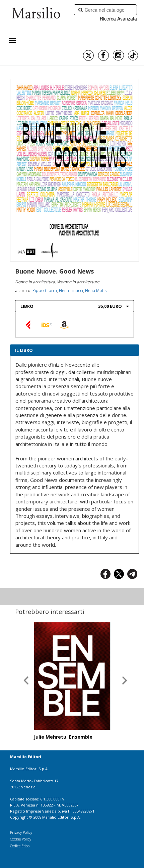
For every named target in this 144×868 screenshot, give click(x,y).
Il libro (24, 350)
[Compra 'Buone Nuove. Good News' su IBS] (46, 324)
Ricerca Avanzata (118, 18)
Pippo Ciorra (44, 290)
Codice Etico (19, 845)
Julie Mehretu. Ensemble (63, 737)
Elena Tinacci (71, 290)
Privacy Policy (21, 832)
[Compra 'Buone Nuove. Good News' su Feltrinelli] (28, 324)
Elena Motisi (96, 290)
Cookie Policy (20, 838)
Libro (26, 306)
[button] (26, 674)
